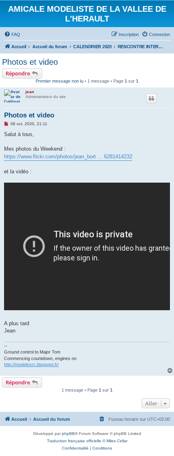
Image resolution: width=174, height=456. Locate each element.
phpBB (68, 433)
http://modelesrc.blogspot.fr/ (31, 364)
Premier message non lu (59, 81)
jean (29, 91)
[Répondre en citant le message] (151, 98)
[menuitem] (12, 34)
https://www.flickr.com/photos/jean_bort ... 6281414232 (68, 156)
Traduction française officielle (74, 441)
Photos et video (30, 62)
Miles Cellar (116, 441)
